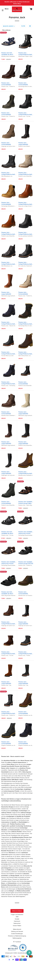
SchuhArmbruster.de (23, 953)
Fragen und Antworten (17, 914)
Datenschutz (17, 923)
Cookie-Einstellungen (17, 933)
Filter (23, 26)
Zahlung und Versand (17, 931)
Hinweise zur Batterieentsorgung (17, 936)
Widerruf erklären (17, 911)
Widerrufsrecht (17, 929)
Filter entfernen (6, 30)
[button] (30, 26)
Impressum (17, 921)
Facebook (18, 941)
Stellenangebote (17, 938)
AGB (17, 916)
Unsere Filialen (17, 925)
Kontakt (17, 919)
